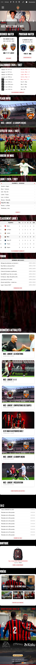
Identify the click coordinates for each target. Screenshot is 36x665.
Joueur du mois (7, 156)
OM (11, 649)
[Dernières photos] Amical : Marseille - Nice (10, 609)
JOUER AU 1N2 (18, 538)
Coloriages (24, 649)
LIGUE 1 (18, 212)
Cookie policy (17, 661)
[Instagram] (16, 2)
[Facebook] (10, 2)
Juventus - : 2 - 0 (25, 72)
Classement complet (17, 251)
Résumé (8, 58)
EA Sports (6, 644)
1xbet (30, 649)
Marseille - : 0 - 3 (25, 69)
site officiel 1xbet (29, 651)
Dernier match (7, 34)
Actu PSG (17, 649)
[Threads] (19, 2)
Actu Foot (6, 649)
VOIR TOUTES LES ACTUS (18, 491)
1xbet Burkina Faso (18, 651)
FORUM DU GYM (18, 288)
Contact (22, 661)
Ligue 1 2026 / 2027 (9, 179)
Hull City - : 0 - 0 (25, 77)
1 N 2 (2, 2)
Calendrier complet (18, 92)
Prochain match (26, 34)
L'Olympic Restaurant (17, 644)
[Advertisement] (18, 310)
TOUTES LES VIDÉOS (17, 602)
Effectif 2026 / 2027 (9, 131)
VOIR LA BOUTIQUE (18, 565)
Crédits (13, 661)
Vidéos (3, 571)
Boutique (7, 2)
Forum (3, 256)
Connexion (32, 2)
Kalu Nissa (29, 644)
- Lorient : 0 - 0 (25, 79)
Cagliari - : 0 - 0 (25, 74)
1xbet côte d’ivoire (6, 651)
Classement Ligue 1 (9, 218)
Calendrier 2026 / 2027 (11, 65)
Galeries (33, 609)
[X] (13, 2)
